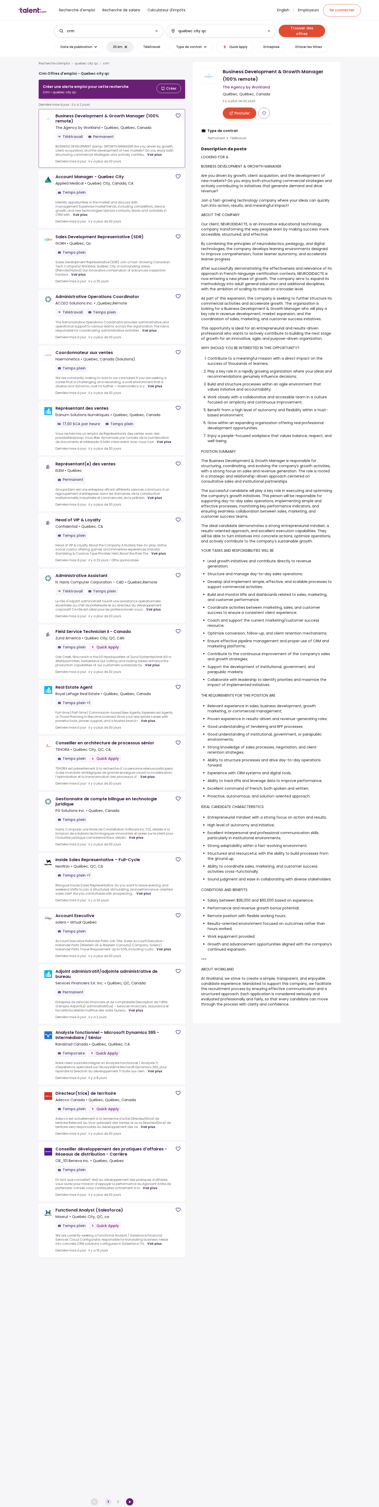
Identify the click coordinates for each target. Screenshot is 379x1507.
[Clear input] (156, 31)
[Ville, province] (216, 31)
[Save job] (178, 115)
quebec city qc (86, 63)
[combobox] (108, 31)
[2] (129, 1501)
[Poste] (104, 31)
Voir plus (154, 154)
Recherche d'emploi (54, 63)
